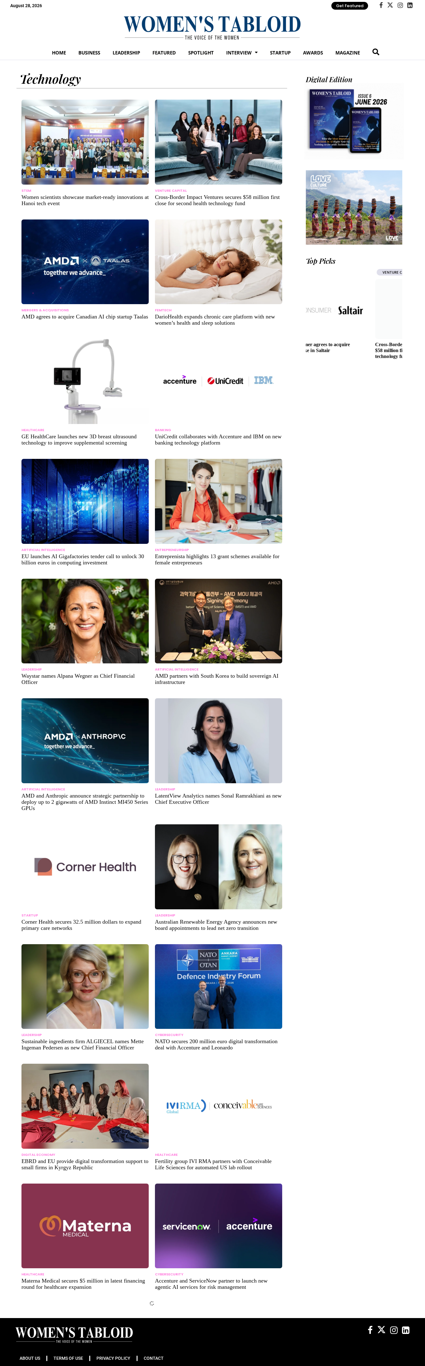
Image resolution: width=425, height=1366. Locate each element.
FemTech (163, 310)
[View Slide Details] (354, 207)
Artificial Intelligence (43, 549)
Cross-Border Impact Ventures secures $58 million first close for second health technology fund (350, 350)
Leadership (126, 52)
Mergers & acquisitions (45, 310)
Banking (163, 429)
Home (59, 52)
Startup (280, 52)
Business (89, 52)
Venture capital (171, 190)
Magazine (347, 52)
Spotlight (201, 52)
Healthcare (32, 429)
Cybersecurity (169, 1034)
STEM (26, 190)
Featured (164, 52)
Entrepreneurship (172, 549)
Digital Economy (38, 1154)
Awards (313, 52)
